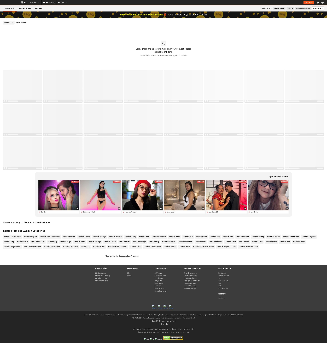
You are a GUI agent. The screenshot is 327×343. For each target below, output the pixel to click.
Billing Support (223, 281)
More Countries (160, 291)
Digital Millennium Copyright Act (163, 321)
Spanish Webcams (190, 278)
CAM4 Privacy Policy (107, 315)
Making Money (100, 273)
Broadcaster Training (102, 276)
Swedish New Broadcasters (50, 236)
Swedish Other (299, 242)
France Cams (159, 288)
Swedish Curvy (130, 236)
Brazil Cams (159, 278)
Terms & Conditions (91, 315)
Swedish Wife (201, 236)
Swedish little (124, 242)
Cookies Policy (223, 288)
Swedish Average (99, 236)
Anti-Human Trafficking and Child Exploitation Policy (198, 315)
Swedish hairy (79, 242)
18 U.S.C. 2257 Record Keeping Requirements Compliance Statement (156, 318)
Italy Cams (158, 281)
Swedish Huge (65, 242)
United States (279, 8)
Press (129, 276)
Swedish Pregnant (309, 236)
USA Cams (158, 273)
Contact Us (222, 273)
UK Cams (158, 286)
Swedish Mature (242, 236)
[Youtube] (171, 307)
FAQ (219, 278)
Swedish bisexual (169, 242)
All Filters (318, 8)
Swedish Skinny (84, 236)
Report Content (223, 276)
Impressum (222, 315)
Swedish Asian (135, 247)
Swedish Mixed (184, 247)
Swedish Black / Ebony (152, 247)
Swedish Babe (174, 236)
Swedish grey (257, 242)
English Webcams (190, 273)
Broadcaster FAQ (101, 278)
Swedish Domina (273, 236)
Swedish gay (154, 242)
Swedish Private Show (32, 247)
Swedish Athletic (115, 236)
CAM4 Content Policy (235, 315)
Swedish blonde (215, 242)
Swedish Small (22, 242)
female (27, 222)
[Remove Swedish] (12, 22)
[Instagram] (160, 307)
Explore (61, 2)
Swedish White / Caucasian (203, 247)
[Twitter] (166, 307)
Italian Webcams (190, 283)
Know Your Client (189, 318)
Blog (128, 273)
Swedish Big (52, 242)
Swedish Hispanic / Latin (226, 247)
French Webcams (190, 286)
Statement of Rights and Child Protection (130, 315)
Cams (42, 222)
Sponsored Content (279, 176)
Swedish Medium (38, 242)
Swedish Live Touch (70, 247)
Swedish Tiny (9, 242)
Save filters (21, 22)
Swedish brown (230, 242)
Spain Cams (159, 283)
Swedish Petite (69, 236)
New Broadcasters (303, 8)
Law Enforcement (172, 315)
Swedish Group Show (52, 247)
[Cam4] (9, 3)
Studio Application (101, 281)
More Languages (190, 288)
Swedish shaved (110, 242)
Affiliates (221, 299)
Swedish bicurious (185, 242)
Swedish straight (139, 242)
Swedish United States (12, 236)
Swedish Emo (215, 236)
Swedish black (201, 242)
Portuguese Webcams (192, 281)
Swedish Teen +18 (159, 236)
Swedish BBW (144, 236)
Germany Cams (160, 276)
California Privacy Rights (155, 315)
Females (33, 2)
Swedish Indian (170, 247)
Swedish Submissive (291, 236)
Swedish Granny (258, 236)
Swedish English (30, 236)
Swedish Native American (248, 247)
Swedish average (94, 242)
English (290, 8)
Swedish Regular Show (12, 247)
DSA (219, 286)
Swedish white (271, 242)
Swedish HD (85, 247)
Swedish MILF (188, 236)
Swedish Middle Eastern (117, 247)
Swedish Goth (228, 236)
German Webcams (190, 276)
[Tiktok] (154, 307)
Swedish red (244, 242)
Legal (220, 283)
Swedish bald (285, 242)
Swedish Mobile (99, 247)
